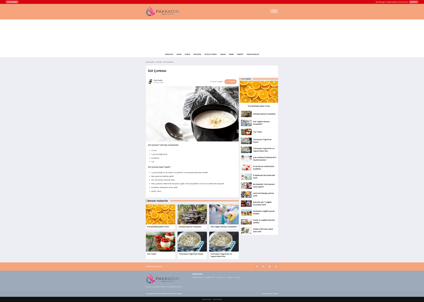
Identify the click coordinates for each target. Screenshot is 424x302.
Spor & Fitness (210, 54)
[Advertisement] (212, 34)
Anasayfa (169, 54)
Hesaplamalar (253, 54)
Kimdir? (240, 54)
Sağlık (187, 54)
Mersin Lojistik (217, 299)
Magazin (197, 54)
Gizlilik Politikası (198, 277)
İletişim (230, 277)
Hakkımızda (210, 277)
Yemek (231, 54)
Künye (237, 277)
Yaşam (223, 54)
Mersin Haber (206, 299)
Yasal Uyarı (221, 277)
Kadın (179, 54)
